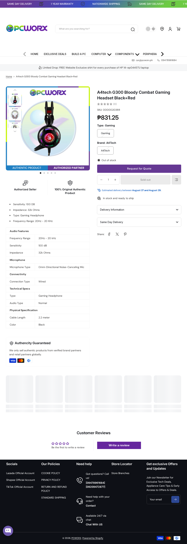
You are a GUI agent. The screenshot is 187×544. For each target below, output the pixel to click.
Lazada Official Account (20, 473)
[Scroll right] (161, 53)
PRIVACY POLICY (50, 480)
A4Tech (105, 150)
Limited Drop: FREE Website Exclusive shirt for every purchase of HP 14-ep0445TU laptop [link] (96, 67)
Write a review (119, 445)
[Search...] (133, 29)
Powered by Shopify (92, 538)
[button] (162, 29)
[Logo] (27, 29)
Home (9, 76)
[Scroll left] (26, 53)
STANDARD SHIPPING (53, 497)
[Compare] (176, 179)
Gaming (105, 133)
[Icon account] (170, 29)
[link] (109, 234)
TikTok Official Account (19, 486)
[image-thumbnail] (15, 100)
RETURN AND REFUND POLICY (54, 488)
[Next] (15, 131)
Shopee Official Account (20, 480)
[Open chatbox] (8, 531)
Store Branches (120, 473)
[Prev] (15, 90)
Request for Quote (139, 168)
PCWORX (76, 538)
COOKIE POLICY (50, 473)
